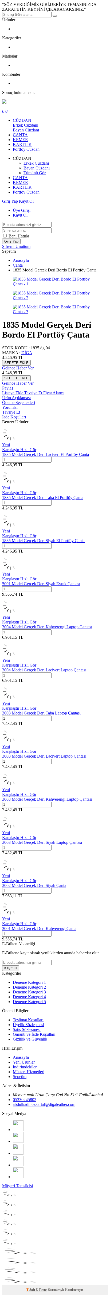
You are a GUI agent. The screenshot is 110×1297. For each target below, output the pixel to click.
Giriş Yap (10, 201)
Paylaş (7, 388)
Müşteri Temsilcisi (17, 1185)
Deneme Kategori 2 (29, 987)
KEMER (20, 139)
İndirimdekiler (25, 1067)
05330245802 (24, 1099)
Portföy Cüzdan (26, 149)
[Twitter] (18, 1141)
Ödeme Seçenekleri (18, 402)
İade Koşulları (14, 417)
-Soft (31, 1290)
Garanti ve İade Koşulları (34, 1034)
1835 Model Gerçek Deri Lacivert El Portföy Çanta (45, 454)
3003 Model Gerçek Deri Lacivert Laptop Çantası (44, 756)
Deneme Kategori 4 (29, 997)
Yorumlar (10, 407)
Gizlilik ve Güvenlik (30, 1039)
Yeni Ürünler (24, 1062)
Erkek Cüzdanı (25, 125)
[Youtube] (18, 1153)
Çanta (18, 265)
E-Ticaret (41, 1290)
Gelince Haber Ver (18, 368)
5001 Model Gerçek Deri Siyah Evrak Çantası (41, 583)
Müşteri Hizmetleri (28, 1071)
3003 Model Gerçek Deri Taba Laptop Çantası (41, 713)
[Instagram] (18, 1165)
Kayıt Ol (26, 201)
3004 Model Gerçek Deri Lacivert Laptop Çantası (44, 670)
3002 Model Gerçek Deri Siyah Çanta (34, 885)
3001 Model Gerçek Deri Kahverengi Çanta (39, 928)
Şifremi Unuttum (16, 246)
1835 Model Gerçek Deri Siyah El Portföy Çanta (43, 540)
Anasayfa (21, 260)
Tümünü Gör (34, 173)
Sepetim (19, 1076)
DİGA (26, 352)
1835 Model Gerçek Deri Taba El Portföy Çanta (42, 497)
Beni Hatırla (19, 236)
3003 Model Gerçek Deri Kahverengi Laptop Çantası (47, 799)
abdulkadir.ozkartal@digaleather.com (44, 1104)
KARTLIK (22, 144)
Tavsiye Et (33, 393)
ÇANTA (20, 135)
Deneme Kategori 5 (29, 1001)
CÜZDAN (22, 120)
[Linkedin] (18, 1176)
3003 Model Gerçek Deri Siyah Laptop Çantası (42, 842)
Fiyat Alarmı (53, 393)
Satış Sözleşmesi (27, 1029)
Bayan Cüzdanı (26, 130)
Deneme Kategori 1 (29, 982)
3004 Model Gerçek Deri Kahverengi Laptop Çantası (47, 627)
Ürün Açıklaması (16, 397)
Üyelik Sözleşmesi (28, 1024)
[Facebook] (18, 1129)
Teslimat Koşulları (28, 1020)
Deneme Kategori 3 (29, 992)
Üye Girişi (21, 210)
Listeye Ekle (13, 393)
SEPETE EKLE (16, 363)
